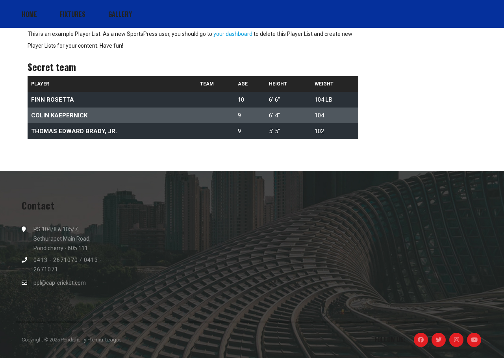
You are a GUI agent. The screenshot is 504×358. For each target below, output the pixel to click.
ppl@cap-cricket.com (59, 283)
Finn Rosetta (52, 99)
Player (40, 84)
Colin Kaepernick (59, 115)
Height (278, 84)
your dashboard (232, 34)
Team (207, 84)
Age (243, 84)
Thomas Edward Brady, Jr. (74, 131)
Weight (324, 84)
